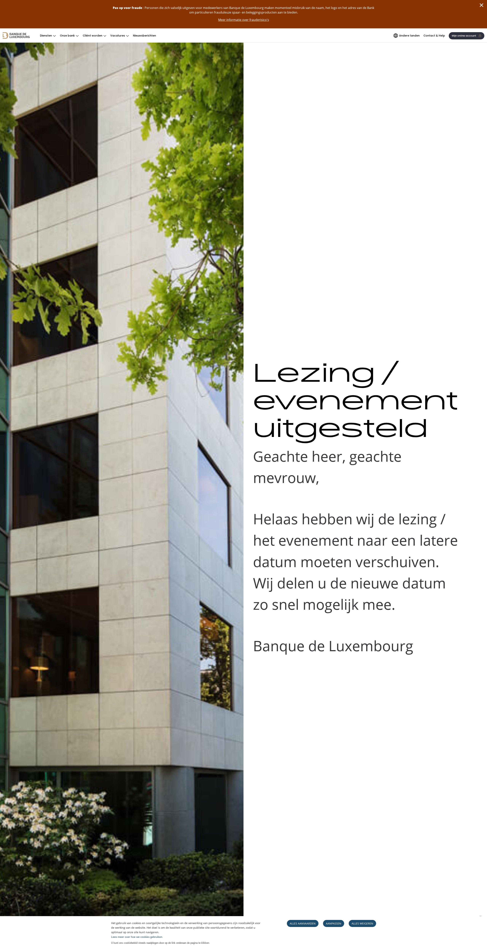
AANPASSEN (333, 923)
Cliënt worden (92, 35)
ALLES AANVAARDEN (303, 923)
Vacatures (117, 35)
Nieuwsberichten (144, 35)
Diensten (46, 35)
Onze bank (67, 35)
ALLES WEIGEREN (362, 923)
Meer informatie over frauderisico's (243, 20)
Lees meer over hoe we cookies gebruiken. (137, 936)
